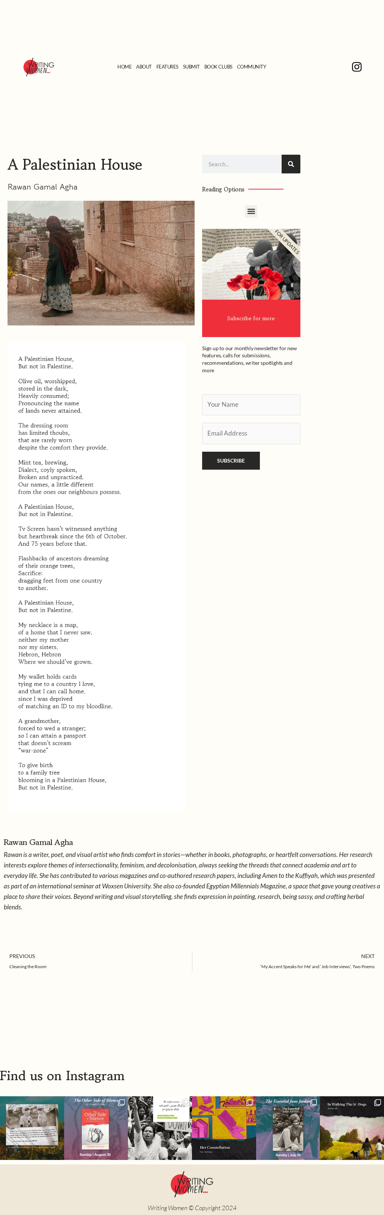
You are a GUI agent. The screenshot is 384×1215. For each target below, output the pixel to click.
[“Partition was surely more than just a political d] (96, 1128)
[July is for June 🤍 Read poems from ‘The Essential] (288, 1128)
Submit (191, 67)
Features (167, 67)
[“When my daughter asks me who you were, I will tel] (224, 1128)
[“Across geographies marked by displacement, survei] (352, 1128)
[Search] (291, 164)
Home (124, 67)
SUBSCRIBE (231, 460)
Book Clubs (218, 67)
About (144, 67)
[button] (251, 211)
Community (251, 67)
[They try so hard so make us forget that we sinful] (160, 1128)
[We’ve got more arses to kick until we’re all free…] (32, 1128)
